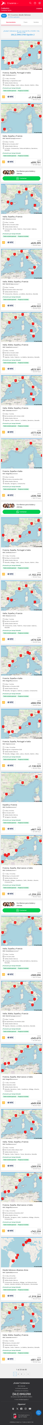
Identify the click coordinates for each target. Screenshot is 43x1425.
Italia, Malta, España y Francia (15, 281)
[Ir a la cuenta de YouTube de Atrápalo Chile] (30, 1409)
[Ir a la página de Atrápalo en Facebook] (21, 1409)
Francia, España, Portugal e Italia (17, 73)
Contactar (23, 178)
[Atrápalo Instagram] (26, 1409)
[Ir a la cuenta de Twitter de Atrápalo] (17, 1409)
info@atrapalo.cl (23, 1399)
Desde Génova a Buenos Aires (15, 1270)
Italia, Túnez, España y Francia (15, 1142)
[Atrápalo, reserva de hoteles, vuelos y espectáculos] (3, 3)
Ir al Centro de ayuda (21, 1388)
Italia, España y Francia (12, 136)
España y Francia (10, 805)
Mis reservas (21, 1386)
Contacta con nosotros (21, 1391)
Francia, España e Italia (12, 471)
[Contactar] (38, 1412)
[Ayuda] (35, 3)
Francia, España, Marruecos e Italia (18, 868)
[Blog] (13, 1409)
